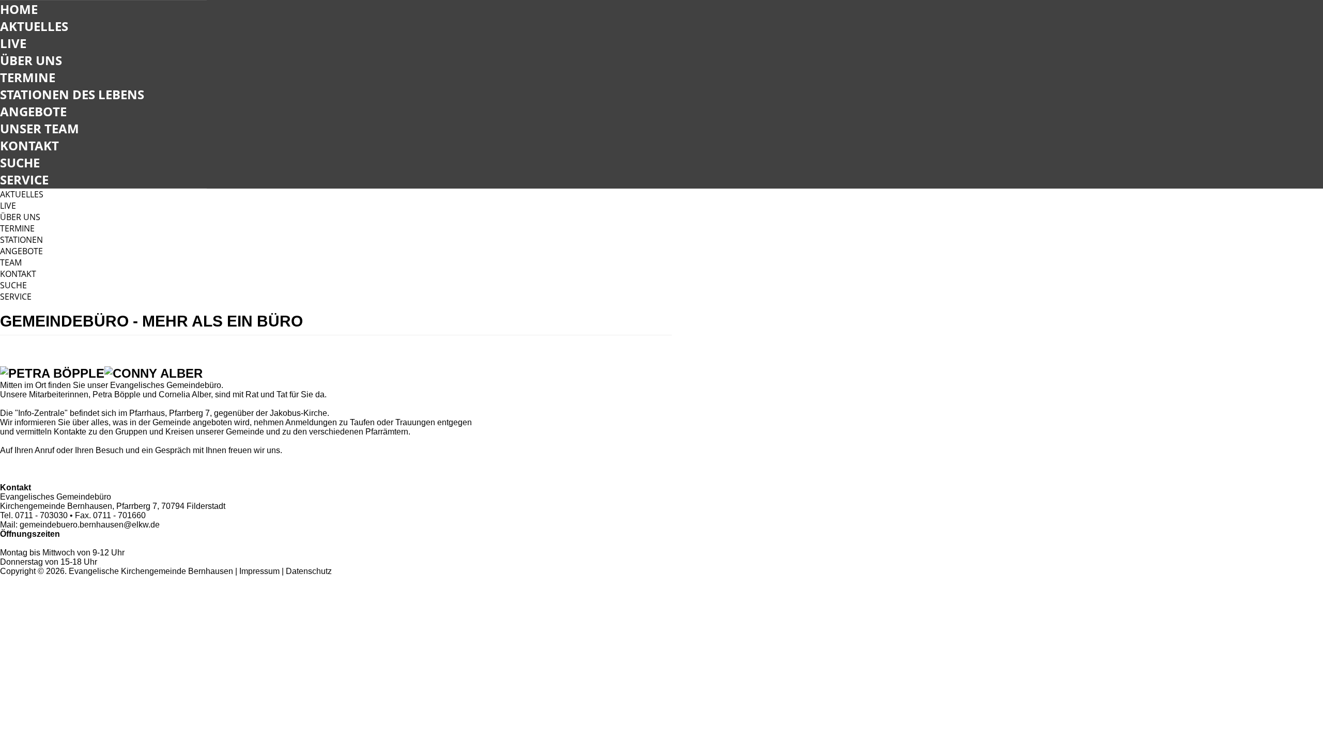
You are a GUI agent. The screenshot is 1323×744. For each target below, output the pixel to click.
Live (13, 43)
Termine (27, 77)
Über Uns (31, 60)
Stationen (21, 239)
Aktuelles (34, 26)
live (8, 205)
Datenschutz (309, 571)
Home (19, 9)
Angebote (33, 111)
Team (11, 262)
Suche (20, 162)
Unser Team (39, 128)
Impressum (259, 571)
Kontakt (29, 145)
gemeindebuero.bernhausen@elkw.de (90, 524)
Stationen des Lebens (72, 94)
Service (24, 179)
